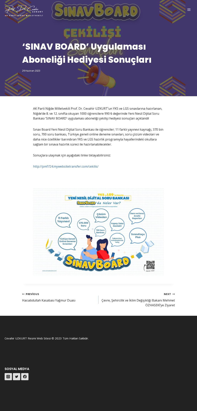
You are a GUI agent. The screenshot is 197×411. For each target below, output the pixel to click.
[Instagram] (8, 376)
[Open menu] (188, 10)
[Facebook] (24, 376)
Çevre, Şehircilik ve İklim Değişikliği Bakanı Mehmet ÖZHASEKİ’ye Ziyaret (138, 299)
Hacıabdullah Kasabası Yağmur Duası (48, 297)
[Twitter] (16, 376)
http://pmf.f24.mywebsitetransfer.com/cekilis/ (65, 166)
